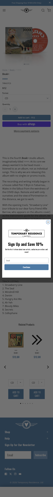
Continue (26, 267)
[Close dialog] (48, 222)
